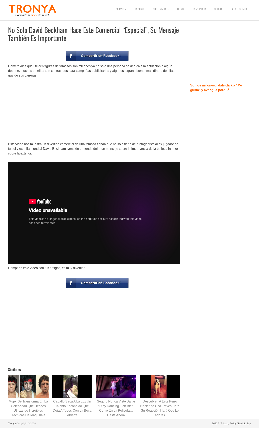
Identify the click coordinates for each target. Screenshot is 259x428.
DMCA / (216, 423)
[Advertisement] (94, 110)
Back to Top (244, 423)
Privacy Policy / (229, 423)
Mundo (218, 8)
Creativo (139, 8)
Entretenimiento (160, 8)
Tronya (12, 423)
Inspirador (199, 8)
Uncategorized (238, 8)
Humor (181, 8)
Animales (121, 8)
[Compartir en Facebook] (97, 56)
